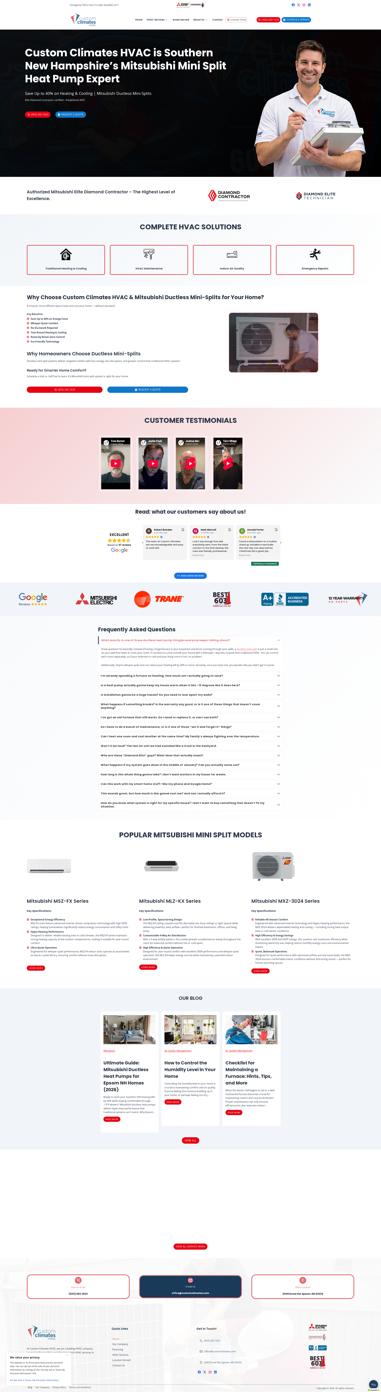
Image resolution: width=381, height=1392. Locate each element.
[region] (38, 1369)
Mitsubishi (109, 1050)
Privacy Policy (59, 1387)
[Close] (68, 1355)
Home (138, 19)
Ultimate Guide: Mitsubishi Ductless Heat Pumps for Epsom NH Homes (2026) (126, 1076)
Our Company (120, 1344)
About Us (198, 19)
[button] (143, 542)
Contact (217, 19)
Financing (117, 1349)
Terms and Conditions (80, 1387)
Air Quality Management (178, 1050)
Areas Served (181, 19)
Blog (30, 1387)
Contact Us (118, 1365)
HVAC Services (156, 19)
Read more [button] (151, 555)
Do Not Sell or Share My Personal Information (34, 1380)
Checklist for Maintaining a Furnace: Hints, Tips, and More (248, 1073)
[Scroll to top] (374, 1373)
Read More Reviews (192, 575)
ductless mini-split (247, 649)
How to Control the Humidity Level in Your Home (190, 1069)
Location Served (121, 1360)
